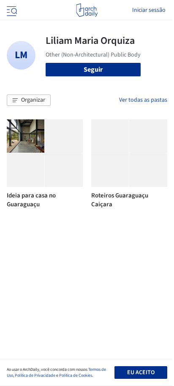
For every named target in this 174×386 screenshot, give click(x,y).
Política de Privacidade (35, 375)
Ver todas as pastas (143, 100)
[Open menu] (11, 10)
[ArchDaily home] (87, 10)
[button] (29, 100)
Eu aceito (141, 372)
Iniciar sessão (149, 10)
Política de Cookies (75, 375)
